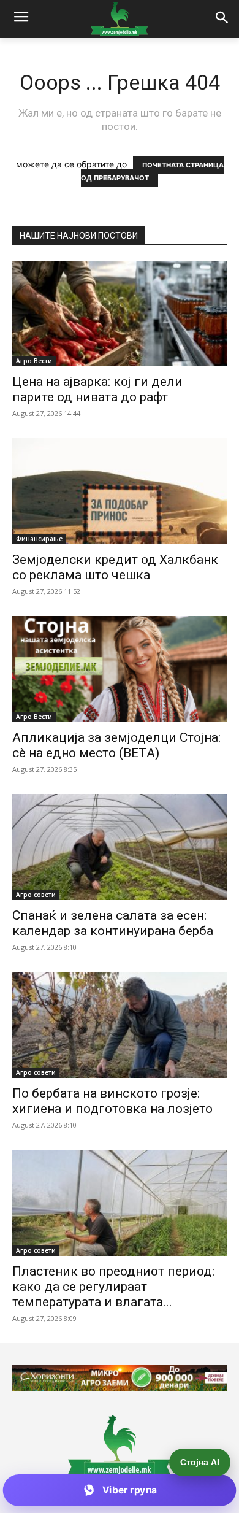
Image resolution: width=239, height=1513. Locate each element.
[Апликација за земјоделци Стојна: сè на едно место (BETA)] (119, 669)
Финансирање (39, 538)
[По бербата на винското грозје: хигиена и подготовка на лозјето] (119, 1025)
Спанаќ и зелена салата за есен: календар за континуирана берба (112, 923)
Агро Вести (34, 360)
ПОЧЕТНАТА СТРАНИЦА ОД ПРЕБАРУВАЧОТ (152, 171)
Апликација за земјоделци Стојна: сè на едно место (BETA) (116, 745)
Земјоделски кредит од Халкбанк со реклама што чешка (115, 567)
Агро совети (36, 894)
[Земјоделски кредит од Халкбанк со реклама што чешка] (119, 491)
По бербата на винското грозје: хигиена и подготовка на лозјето (112, 1101)
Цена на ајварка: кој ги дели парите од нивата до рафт (97, 389)
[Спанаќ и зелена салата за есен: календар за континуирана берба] (119, 847)
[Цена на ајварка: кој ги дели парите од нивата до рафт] (119, 314)
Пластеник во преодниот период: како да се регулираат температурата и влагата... (113, 1286)
